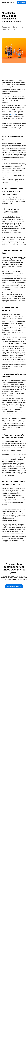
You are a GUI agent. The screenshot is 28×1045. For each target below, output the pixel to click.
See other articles (22, 2)
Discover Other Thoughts (14, 586)
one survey (13, 114)
